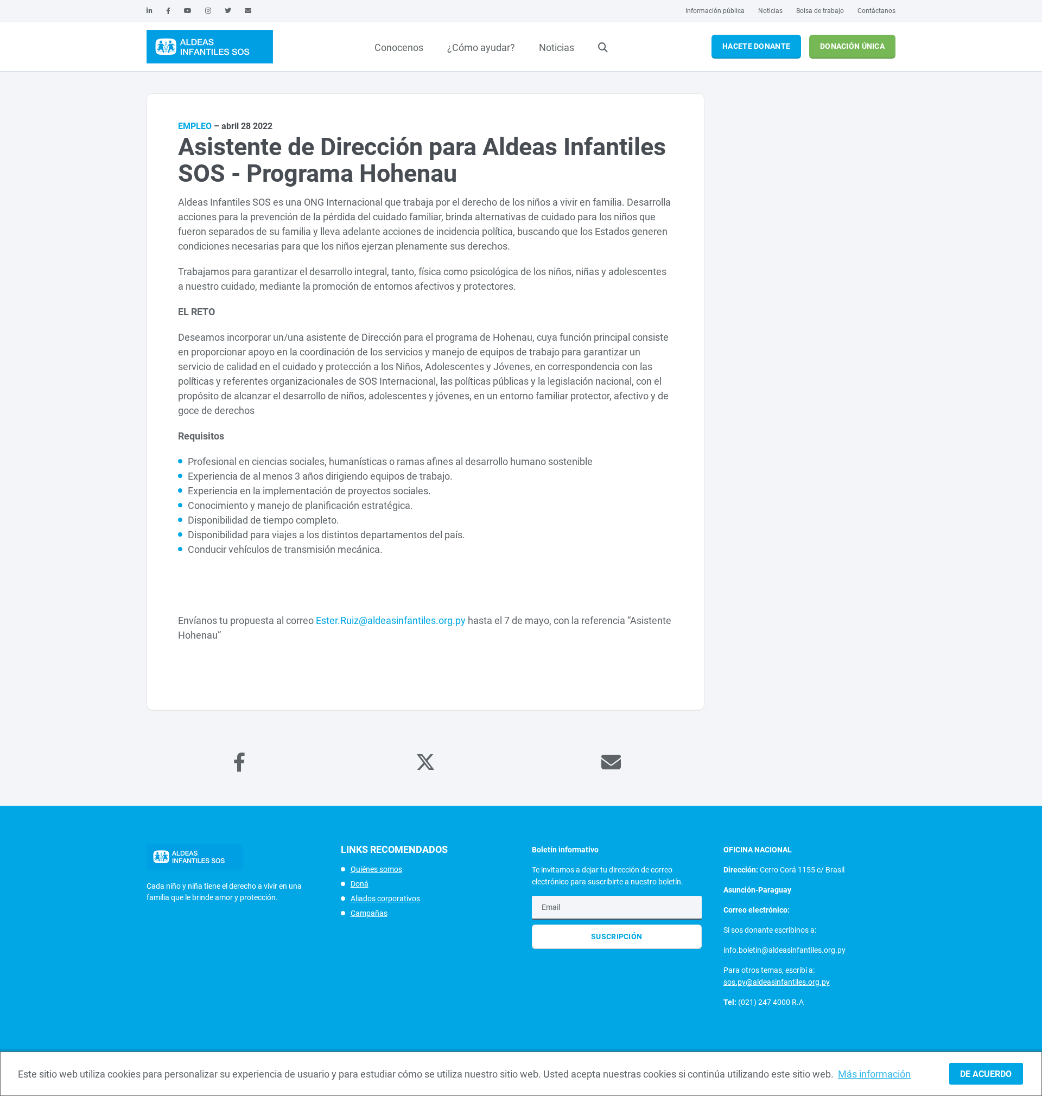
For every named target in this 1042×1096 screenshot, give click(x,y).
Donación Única (852, 46)
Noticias (770, 11)
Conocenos (398, 47)
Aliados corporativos (385, 898)
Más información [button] (874, 1074)
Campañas (369, 913)
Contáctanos (876, 11)
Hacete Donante (756, 46)
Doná (359, 884)
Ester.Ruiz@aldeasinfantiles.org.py (391, 620)
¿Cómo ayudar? (481, 47)
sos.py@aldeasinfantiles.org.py (776, 982)
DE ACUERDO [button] (986, 1074)
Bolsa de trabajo (820, 11)
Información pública (715, 11)
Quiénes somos (376, 869)
